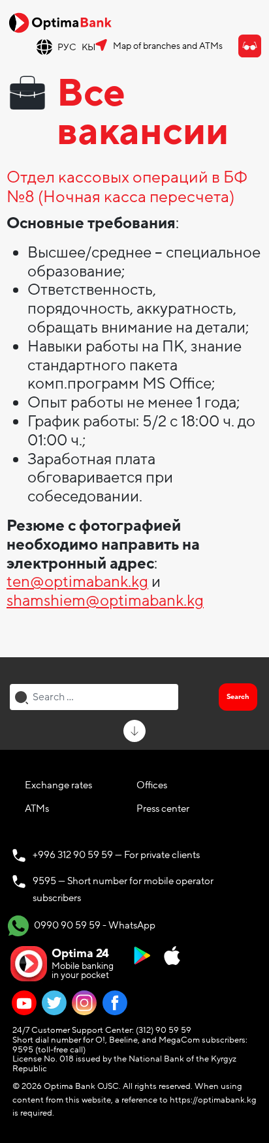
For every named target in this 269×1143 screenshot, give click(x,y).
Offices (151, 785)
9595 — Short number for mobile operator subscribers (123, 889)
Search (238, 697)
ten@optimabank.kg (77, 582)
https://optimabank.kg (213, 1100)
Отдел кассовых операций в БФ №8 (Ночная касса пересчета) (127, 188)
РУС (66, 47)
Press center (162, 808)
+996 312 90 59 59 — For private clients (116, 854)
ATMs (37, 808)
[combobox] (94, 697)
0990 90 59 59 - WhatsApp (93, 924)
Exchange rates (58, 785)
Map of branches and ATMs (168, 46)
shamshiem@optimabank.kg (105, 601)
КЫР (91, 47)
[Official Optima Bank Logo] (60, 22)
